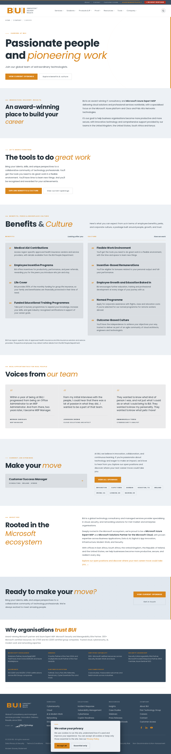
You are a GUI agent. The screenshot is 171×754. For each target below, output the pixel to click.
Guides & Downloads (118, 722)
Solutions (71, 10)
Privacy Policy (93, 739)
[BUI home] (26, 10)
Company (131, 10)
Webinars (113, 714)
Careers (143, 714)
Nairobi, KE (130, 493)
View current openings (21, 76)
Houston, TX (144, 488)
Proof (97, 10)
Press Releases (115, 718)
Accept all (62, 746)
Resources (108, 10)
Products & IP (84, 10)
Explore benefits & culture (55, 76)
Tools (120, 10)
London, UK (115, 493)
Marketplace (132, 2)
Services (58, 10)
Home (7, 20)
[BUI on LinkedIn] (146, 727)
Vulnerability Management (90, 710)
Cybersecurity (53, 706)
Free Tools (113, 725)
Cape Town (116, 488)
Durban (129, 488)
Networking (52, 718)
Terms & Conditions (35, 743)
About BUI (144, 706)
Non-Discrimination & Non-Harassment (149, 743)
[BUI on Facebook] (141, 727)
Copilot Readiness (86, 718)
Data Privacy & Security (14, 743)
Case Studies (115, 710)
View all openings (108, 479)
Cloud (49, 710)
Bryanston (101, 488)
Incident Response (155, 2)
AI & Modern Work (55, 714)
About (87, 2)
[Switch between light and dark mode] (163, 10)
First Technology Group (150, 710)
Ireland (157, 488)
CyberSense (83, 714)
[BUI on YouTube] (151, 727)
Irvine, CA (100, 493)
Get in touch (149, 601)
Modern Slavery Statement (16, 748)
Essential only (80, 746)
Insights (112, 706)
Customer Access (111, 2)
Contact (96, 2)
